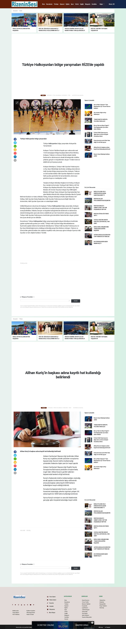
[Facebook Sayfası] (13, 604)
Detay (101, 627)
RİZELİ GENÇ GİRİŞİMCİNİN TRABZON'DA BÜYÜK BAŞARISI (101, 228)
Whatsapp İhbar (31, 612)
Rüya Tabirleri (103, 606)
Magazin (87, 4)
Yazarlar (51, 603)
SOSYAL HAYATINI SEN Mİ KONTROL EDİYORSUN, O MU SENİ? (102, 221)
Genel (20, 10)
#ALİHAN (22, 530)
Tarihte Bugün (85, 609)
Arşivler (51, 606)
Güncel (66, 619)
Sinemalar (84, 611)
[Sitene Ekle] (34, 604)
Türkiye (56, 4)
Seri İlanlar (85, 613)
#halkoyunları (23, 263)
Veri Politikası (15, 614)
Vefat (77, 4)
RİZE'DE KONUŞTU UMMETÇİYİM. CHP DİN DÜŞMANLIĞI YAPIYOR (100, 207)
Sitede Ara (102, 600)
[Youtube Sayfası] (22, 604)
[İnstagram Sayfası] (19, 604)
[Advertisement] (120, 34)
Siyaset (62, 4)
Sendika (94, 4)
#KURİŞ (28, 530)
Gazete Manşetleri (87, 617)
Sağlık (82, 4)
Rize (43, 4)
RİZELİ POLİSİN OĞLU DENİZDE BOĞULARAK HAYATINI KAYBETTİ (100, 193)
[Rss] (28, 604)
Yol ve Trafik (85, 602)
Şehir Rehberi (85, 615)
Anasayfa (15, 10)
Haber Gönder (30, 614)
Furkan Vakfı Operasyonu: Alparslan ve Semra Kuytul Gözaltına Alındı (101, 134)
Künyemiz (52, 609)
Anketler (102, 602)
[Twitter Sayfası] (16, 604)
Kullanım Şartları (31, 610)
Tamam (108, 627)
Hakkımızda (15, 610)
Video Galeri (52, 600)
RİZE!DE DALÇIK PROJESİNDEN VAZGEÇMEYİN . (102, 200)
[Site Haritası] (31, 604)
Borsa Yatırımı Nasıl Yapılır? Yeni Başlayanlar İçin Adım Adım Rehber (101, 127)
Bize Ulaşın (52, 612)
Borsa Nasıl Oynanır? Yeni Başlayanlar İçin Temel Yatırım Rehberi (102, 106)
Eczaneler (84, 606)
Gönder (76, 300)
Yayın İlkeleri (15, 612)
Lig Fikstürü (85, 607)
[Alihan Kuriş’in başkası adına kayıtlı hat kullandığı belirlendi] (47, 429)
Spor (72, 4)
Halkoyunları (53, 143)
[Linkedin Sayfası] (25, 604)
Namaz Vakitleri (86, 604)
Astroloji (102, 607)
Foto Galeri (52, 596)
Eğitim (68, 4)
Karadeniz (49, 4)
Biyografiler (103, 604)
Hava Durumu (85, 600)
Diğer (101, 4)
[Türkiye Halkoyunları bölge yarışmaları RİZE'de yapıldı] (47, 117)
